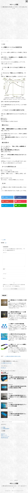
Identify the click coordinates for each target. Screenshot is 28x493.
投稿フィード (4, 435)
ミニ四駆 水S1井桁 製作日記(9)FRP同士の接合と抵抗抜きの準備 (17, 387)
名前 (4, 269)
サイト (4, 278)
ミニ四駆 (4, 239)
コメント (5, 252)
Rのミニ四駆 (14, 4)
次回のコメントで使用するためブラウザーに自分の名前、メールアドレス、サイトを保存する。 (14, 285)
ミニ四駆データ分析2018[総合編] (16, 323)
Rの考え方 (3, 367)
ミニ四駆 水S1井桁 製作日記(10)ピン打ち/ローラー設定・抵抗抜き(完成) (17, 378)
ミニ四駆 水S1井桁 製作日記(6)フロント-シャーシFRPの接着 (17, 414)
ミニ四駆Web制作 (5, 428)
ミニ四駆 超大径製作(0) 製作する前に (13, 356)
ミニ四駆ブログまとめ (6, 362)
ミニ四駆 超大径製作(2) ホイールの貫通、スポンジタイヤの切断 (17, 312)
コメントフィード (5, 436)
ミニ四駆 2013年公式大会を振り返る (17, 334)
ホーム (11, 480)
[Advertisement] (14, 24)
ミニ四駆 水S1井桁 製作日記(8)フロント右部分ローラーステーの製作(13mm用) (17, 397)
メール (4, 273)
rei (5, 242)
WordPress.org (4, 437)
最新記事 (16, 480)
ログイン (3, 433)
